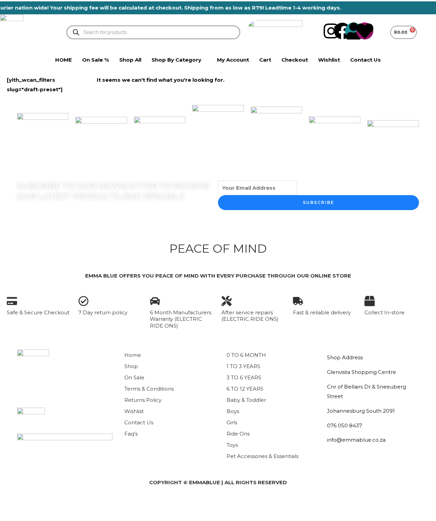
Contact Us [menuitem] (365, 60)
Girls (232, 422)
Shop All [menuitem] (130, 60)
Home (132, 355)
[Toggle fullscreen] (34, 503)
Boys (233, 411)
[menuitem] (179, 60)
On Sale (134, 377)
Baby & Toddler (246, 400)
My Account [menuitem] (233, 60)
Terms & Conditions (149, 388)
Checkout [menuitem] (294, 60)
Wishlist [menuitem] (329, 60)
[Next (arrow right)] (34, 515)
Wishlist (134, 411)
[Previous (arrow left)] (11, 515)
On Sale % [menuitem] (95, 60)
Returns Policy (142, 400)
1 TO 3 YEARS (243, 366)
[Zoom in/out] (11, 503)
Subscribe (318, 202)
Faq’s (131, 433)
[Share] (57, 503)
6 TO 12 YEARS (245, 388)
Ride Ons (238, 433)
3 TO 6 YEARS (244, 377)
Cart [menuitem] (265, 60)
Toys (232, 445)
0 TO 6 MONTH (246, 355)
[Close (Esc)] (80, 503)
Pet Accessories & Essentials (262, 456)
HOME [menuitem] (63, 60)
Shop (131, 366)
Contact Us (138, 422)
